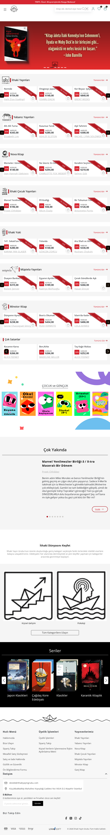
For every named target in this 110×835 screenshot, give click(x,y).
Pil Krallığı (44, 200)
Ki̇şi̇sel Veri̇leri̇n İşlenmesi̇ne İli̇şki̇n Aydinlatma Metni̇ (55, 750)
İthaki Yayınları (82, 737)
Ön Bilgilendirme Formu (15, 769)
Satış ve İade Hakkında (14, 759)
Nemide (8, 88)
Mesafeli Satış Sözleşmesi (15, 753)
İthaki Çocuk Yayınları (85, 753)
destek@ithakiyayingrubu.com (23, 782)
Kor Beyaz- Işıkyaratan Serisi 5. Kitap (86, 88)
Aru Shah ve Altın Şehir (86, 241)
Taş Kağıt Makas (82, 346)
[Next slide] (108, 95)
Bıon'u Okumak (47, 315)
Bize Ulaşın (8, 743)
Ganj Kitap (80, 769)
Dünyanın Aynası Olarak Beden (16, 315)
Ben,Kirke (44, 346)
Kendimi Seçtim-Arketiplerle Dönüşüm (86, 163)
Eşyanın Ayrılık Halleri (50, 278)
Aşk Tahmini (80, 126)
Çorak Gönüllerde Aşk (85, 278)
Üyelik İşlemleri (46, 737)
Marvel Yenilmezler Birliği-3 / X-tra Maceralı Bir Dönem (16, 200)
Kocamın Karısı (11, 346)
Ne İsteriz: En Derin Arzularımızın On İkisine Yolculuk (51, 163)
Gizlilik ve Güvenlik (12, 764)
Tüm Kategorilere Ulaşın (55, 632)
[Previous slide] (2, 95)
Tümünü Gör (99, 80)
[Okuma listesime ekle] (33, 89)
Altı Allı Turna (11, 126)
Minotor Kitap (81, 764)
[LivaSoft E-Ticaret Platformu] (55, 829)
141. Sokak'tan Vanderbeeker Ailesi (16, 241)
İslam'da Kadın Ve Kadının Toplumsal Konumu (86, 315)
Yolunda (43, 241)
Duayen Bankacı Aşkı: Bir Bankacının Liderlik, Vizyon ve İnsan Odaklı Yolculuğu (16, 278)
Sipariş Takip (9, 748)
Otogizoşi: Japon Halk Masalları (51, 88)
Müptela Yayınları (83, 759)
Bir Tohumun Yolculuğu (86, 200)
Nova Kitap (80, 748)
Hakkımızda (8, 737)
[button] (45, 67)
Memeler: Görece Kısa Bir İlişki (16, 163)
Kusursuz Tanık (46, 126)
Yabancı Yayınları (83, 743)
